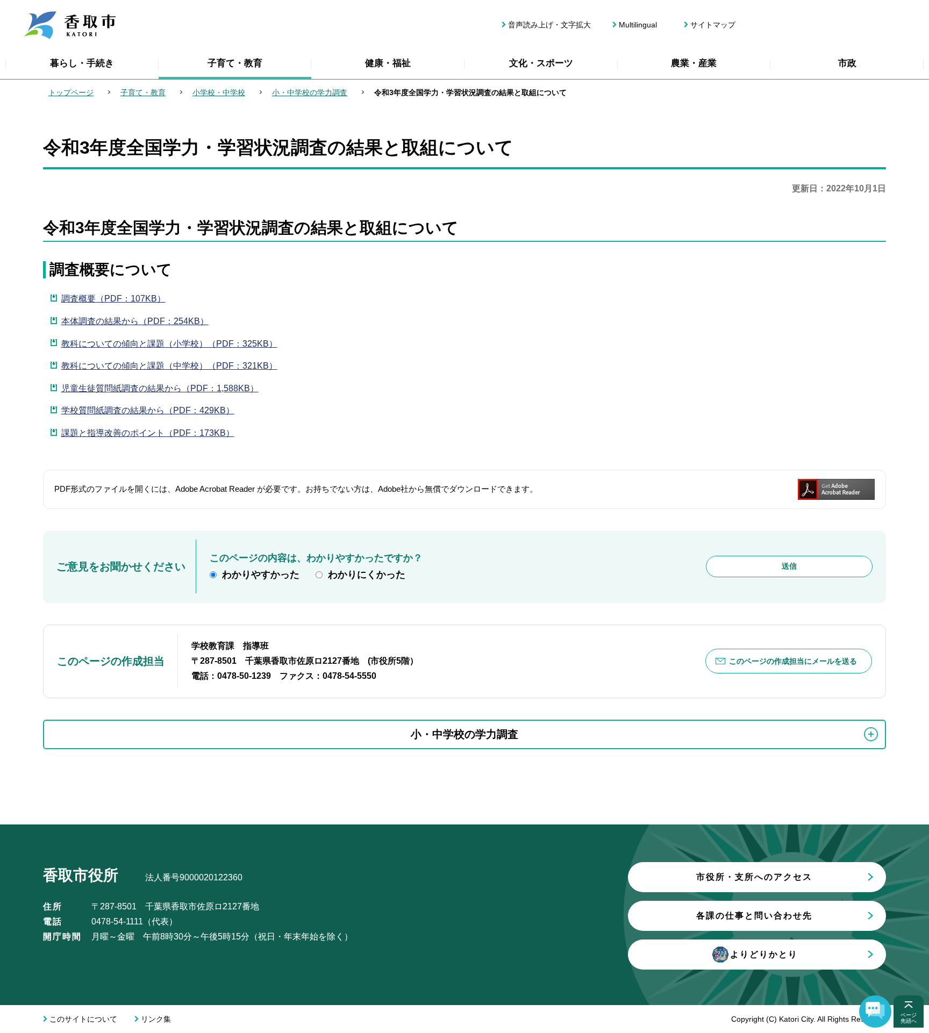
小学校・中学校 (218, 92)
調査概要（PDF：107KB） (113, 298)
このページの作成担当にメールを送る (793, 661)
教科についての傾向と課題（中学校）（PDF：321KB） (169, 365)
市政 (847, 63)
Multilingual (638, 24)
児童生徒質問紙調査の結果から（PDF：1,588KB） (160, 388)
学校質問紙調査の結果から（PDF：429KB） (147, 410)
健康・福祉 (388, 63)
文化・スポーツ (541, 63)
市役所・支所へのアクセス (754, 876)
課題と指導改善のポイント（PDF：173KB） (147, 432)
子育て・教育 (235, 63)
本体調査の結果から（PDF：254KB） (135, 321)
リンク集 (156, 1019)
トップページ (71, 92)
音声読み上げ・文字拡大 (549, 24)
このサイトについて (83, 1019)
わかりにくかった (366, 574)
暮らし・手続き (82, 63)
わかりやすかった (260, 574)
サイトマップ (712, 24)
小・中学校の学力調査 (309, 92)
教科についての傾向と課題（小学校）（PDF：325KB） (169, 343)
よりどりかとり (764, 954)
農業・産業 (694, 63)
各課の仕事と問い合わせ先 (754, 915)
